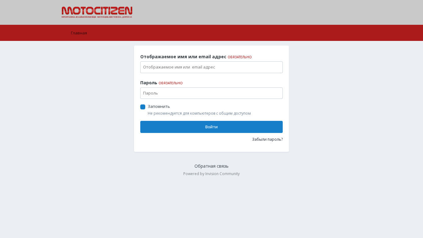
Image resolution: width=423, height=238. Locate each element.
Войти (211, 127)
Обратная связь (211, 166)
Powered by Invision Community (211, 173)
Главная (78, 33)
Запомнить (159, 106)
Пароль (161, 83)
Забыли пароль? (267, 139)
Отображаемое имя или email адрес (196, 57)
